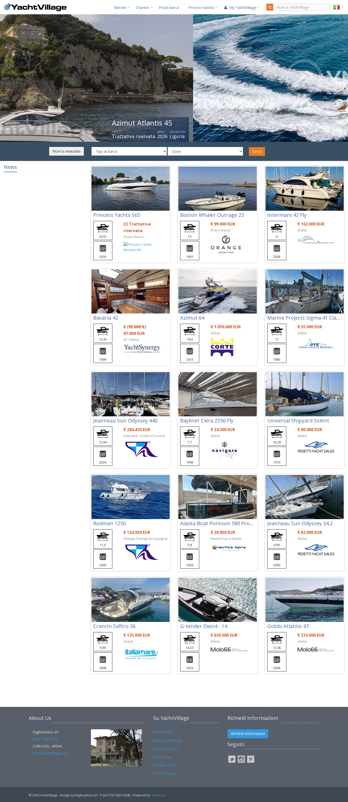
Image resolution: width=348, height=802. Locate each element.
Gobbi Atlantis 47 (288, 626)
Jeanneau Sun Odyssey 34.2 (300, 523)
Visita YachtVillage (167, 740)
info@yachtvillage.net (50, 753)
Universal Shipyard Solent (298, 420)
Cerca (257, 151)
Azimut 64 (192, 317)
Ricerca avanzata (66, 151)
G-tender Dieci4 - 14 (203, 626)
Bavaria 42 (105, 317)
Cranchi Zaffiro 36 (114, 626)
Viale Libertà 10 (45, 739)
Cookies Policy (165, 765)
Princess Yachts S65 (116, 214)
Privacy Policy (164, 773)
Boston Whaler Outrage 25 (212, 214)
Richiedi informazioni (248, 733)
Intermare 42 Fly (286, 214)
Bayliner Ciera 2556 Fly (206, 420)
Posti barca (169, 7)
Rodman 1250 (109, 523)
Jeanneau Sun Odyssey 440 (125, 420)
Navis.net (158, 795)
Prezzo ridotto (202, 7)
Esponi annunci (165, 748)
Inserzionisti (163, 732)
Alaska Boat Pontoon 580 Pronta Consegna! (232, 523)
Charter (142, 7)
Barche (120, 7)
